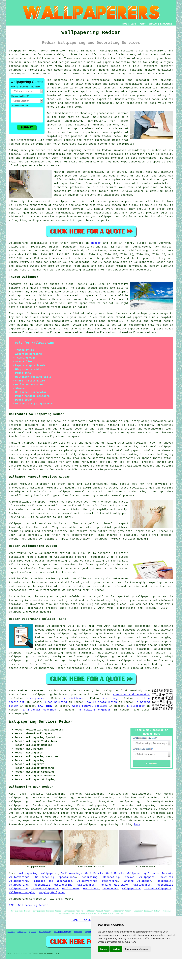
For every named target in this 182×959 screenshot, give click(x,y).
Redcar (96, 243)
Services (78, 932)
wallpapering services (116, 50)
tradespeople (18, 713)
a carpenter (35, 698)
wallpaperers (54, 258)
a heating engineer (95, 709)
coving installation (102, 702)
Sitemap (11, 932)
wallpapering (143, 262)
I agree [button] (103, 949)
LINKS (133, 24)
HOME (124, 24)
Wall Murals (94, 873)
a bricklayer (73, 698)
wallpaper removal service (52, 501)
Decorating (89, 877)
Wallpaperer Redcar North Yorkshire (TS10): (43, 50)
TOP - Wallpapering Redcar (28, 905)
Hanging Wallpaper (137, 881)
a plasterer (136, 706)
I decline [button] (116, 949)
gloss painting (56, 702)
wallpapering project (72, 201)
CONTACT (153, 24)
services (151, 668)
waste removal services (89, 706)
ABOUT (142, 24)
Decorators (110, 881)
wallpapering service (79, 150)
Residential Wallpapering (52, 884)
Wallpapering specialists (28, 243)
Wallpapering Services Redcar (41, 722)
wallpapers (102, 183)
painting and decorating (131, 626)
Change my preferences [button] (136, 949)
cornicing (110, 698)
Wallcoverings (71, 873)
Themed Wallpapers (139, 877)
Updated (32, 932)
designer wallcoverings (71, 656)
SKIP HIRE (45, 706)
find (21, 793)
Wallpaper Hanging (22, 892)
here (137, 824)
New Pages (21, 932)
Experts (88, 932)
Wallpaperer (49, 873)
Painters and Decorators (52, 881)
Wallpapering (102, 117)
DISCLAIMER (166, 24)
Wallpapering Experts (143, 873)
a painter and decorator (131, 694)
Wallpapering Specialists (55, 877)
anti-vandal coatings (39, 709)
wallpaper (152, 99)
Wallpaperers (131, 888)
